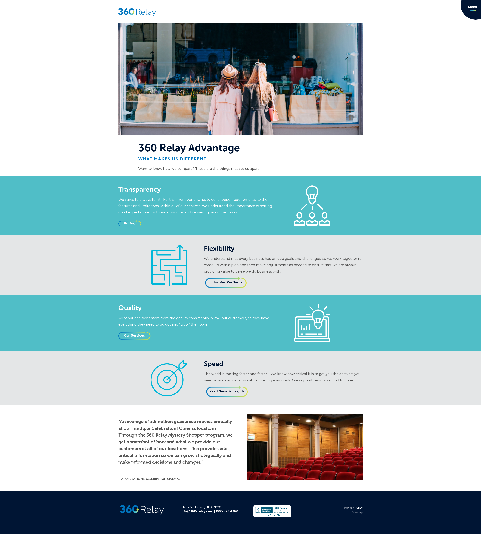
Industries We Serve (226, 282)
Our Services (134, 335)
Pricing (129, 223)
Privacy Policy (353, 507)
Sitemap (357, 512)
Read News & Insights (227, 391)
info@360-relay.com (197, 511)
